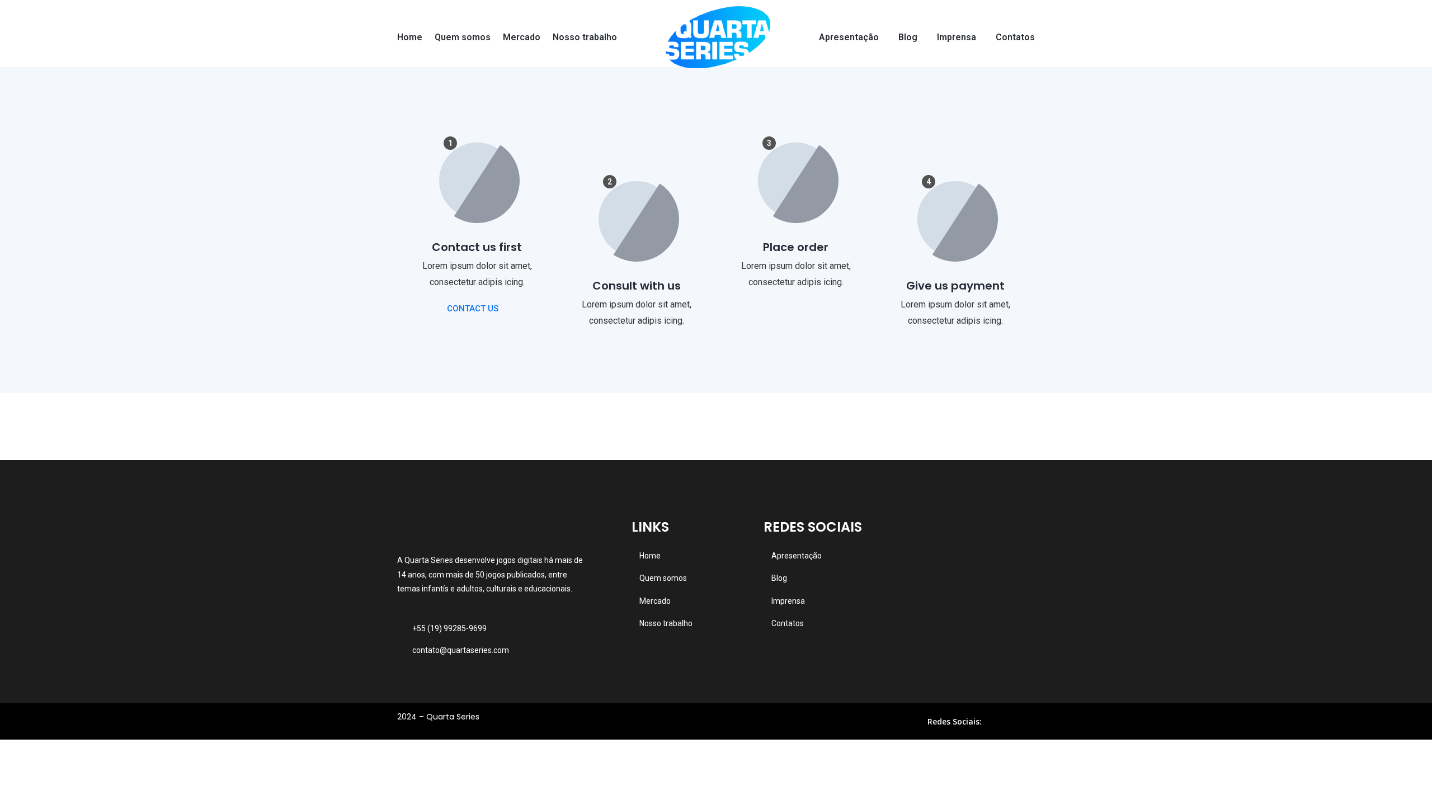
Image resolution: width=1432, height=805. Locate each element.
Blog (907, 37)
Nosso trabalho (585, 37)
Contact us (472, 309)
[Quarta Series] (718, 37)
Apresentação (849, 37)
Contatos (1015, 37)
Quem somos (463, 37)
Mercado (521, 37)
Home (409, 37)
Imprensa (956, 37)
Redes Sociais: (954, 721)
